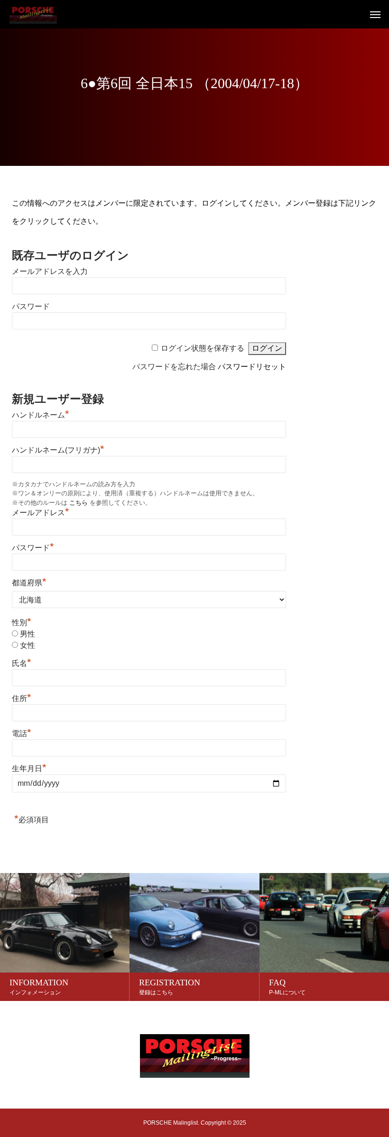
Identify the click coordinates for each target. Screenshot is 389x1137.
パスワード (31, 306)
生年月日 (29, 768)
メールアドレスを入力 (50, 271)
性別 (21, 623)
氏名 (21, 663)
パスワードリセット (252, 367)
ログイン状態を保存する (202, 348)
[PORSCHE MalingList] (33, 14)
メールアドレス (40, 513)
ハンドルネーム (40, 415)
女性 (27, 645)
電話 (21, 733)
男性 (27, 634)
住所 (21, 698)
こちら (78, 502)
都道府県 (29, 583)
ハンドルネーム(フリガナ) (58, 450)
